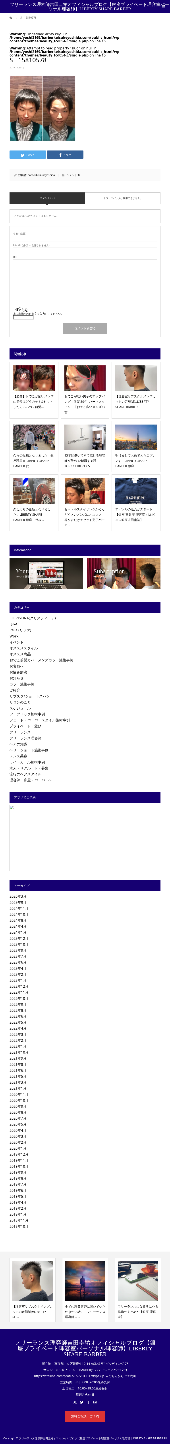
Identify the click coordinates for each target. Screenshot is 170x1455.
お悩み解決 (18, 672)
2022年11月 (19, 992)
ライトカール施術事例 (27, 762)
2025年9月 (18, 902)
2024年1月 (18, 932)
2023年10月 (19, 944)
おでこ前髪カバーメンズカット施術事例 (41, 660)
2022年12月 (19, 986)
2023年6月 (18, 962)
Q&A (13, 624)
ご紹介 (15, 690)
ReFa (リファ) (20, 630)
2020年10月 (19, 1100)
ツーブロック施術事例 (27, 714)
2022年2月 (18, 1040)
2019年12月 (19, 1154)
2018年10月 (19, 1226)
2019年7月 (18, 1184)
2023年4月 (18, 968)
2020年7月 (18, 1118)
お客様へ (17, 666)
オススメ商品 (20, 654)
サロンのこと (20, 702)
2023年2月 (18, 974)
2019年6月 (18, 1190)
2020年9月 (18, 1106)
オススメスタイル (24, 648)
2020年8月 (18, 1112)
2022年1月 (18, 1046)
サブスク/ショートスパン (30, 696)
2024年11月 (19, 908)
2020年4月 (18, 1130)
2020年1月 (18, 1148)
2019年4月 (18, 1202)
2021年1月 (18, 1088)
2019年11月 (19, 1160)
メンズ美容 (18, 756)
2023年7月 (18, 956)
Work (14, 636)
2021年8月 (18, 1064)
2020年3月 (18, 1136)
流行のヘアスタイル (25, 774)
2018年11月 (19, 1220)
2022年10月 (19, 998)
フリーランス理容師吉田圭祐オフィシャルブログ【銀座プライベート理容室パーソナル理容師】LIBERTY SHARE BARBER (89, 6)
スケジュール (20, 708)
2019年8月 (18, 1178)
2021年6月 (18, 1070)
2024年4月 (18, 926)
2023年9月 (18, 950)
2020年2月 (18, 1142)
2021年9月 (18, 1058)
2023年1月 (18, 980)
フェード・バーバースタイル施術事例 (40, 720)
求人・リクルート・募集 (29, 768)
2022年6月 (18, 1016)
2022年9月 (18, 1004)
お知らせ (17, 678)
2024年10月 (19, 914)
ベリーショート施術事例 (29, 750)
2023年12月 (19, 938)
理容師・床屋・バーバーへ (31, 780)
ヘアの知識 (18, 744)
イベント (17, 642)
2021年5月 (18, 1076)
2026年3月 (18, 896)
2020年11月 (19, 1094)
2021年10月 (19, 1052)
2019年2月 (18, 1208)
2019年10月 (19, 1166)
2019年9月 (18, 1172)
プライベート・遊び (25, 726)
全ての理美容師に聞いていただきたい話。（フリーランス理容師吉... (49, 1311)
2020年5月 (18, 1124)
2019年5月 (18, 1196)
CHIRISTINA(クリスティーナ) (33, 618)
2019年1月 (18, 1214)
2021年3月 (18, 1082)
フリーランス (20, 732)
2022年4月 (18, 1028)
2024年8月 (18, 920)
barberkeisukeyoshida (41, 175)
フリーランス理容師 (25, 738)
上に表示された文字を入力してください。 (38, 314)
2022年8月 (18, 1010)
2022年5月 (18, 1022)
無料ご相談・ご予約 (85, 1416)
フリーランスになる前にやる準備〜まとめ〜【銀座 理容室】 (102, 1311)
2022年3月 (18, 1034)
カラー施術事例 (22, 684)
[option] (49, 1290)
